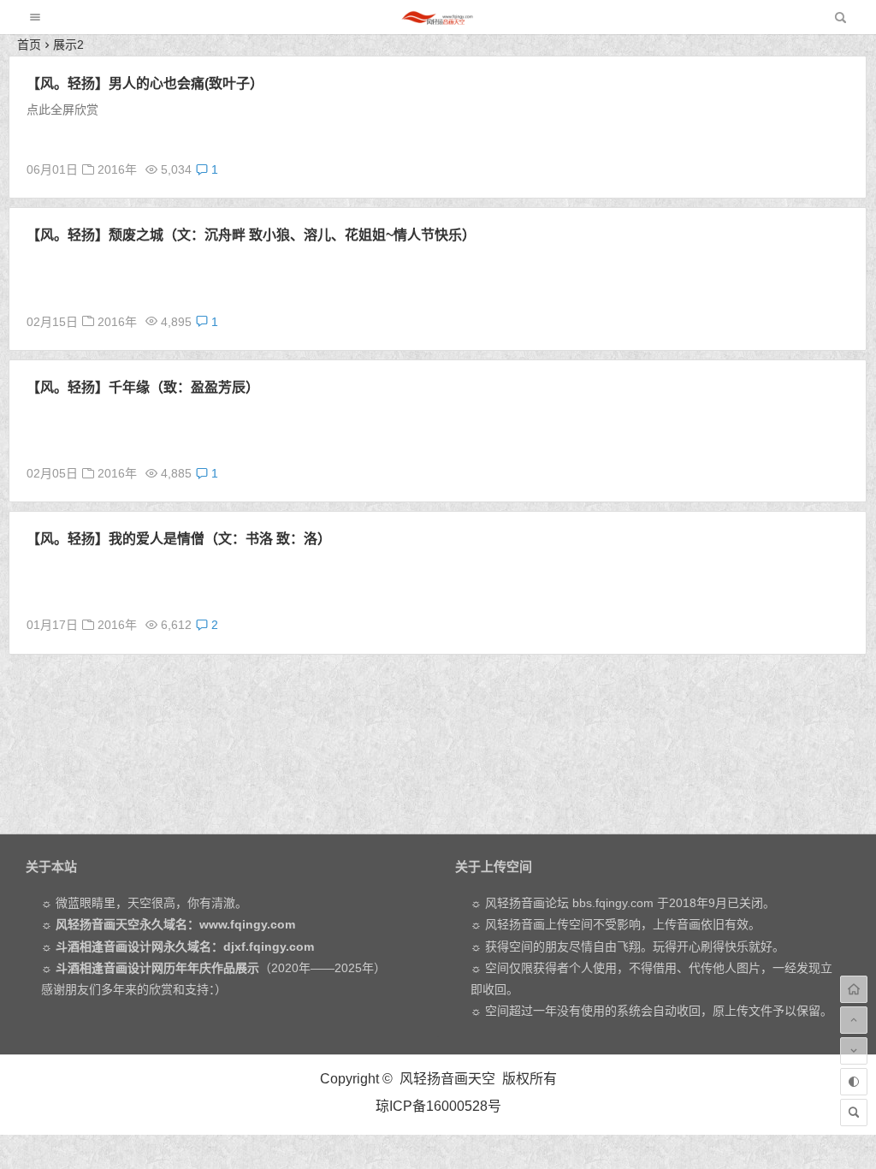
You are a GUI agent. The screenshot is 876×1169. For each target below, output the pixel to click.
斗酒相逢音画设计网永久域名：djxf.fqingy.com (185, 946)
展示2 (68, 44)
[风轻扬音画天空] (437, 22)
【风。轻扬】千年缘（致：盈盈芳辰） (143, 387)
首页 (29, 44)
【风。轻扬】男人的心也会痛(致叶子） (145, 83)
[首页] (853, 989)
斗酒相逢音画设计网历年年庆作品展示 (157, 968)
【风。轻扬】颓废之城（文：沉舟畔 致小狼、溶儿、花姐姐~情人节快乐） (251, 235)
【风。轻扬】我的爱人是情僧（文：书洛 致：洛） (179, 538)
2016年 (117, 169)
